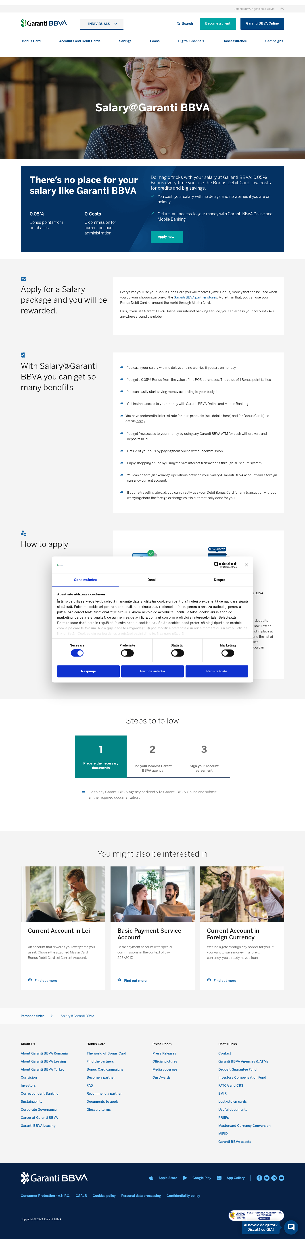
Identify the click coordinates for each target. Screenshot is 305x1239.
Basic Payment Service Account (149, 934)
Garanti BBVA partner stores (195, 297)
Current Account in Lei (59, 930)
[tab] (101, 757)
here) (227, 416)
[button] (31, 41)
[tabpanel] (152, 795)
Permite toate (216, 671)
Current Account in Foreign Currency (233, 934)
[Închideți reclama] (246, 565)
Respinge (88, 671)
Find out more (46, 981)
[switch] (127, 653)
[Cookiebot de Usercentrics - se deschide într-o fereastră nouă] (217, 565)
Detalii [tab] (153, 580)
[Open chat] (291, 1227)
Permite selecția (152, 671)
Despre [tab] (219, 580)
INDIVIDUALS (99, 24)
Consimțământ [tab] (85, 580)
